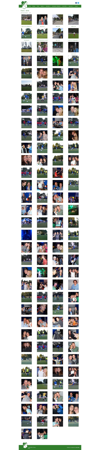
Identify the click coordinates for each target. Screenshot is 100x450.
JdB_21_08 (73, 26)
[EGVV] (24, 5)
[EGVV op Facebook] (76, 2)
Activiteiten (48, 6)
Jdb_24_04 (58, 26)
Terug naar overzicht (24, 12)
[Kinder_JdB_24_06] (42, 47)
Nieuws (33, 6)
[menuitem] (24, 6)
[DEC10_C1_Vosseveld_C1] (73, 33)
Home (29, 6)
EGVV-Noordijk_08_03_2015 (26, 54)
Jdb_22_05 (42, 26)
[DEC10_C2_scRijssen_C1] (26, 19)
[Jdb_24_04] (57, 19)
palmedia (77, 447)
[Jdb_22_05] (42, 19)
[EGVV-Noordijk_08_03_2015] (26, 47)
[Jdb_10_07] (57, 33)
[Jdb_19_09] (73, 47)
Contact (76, 6)
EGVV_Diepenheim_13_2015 (42, 40)
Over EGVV (64, 6)
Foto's (38, 6)
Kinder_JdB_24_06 (42, 54)
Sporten (42, 6)
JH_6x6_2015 (26, 40)
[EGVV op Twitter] (78, 2)
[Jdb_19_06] (57, 47)
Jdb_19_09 (73, 54)
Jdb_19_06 (58, 54)
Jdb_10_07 (58, 40)
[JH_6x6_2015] (26, 33)
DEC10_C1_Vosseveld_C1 (73, 40)
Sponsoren (71, 6)
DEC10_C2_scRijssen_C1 (27, 26)
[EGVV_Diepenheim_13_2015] (42, 33)
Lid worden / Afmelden (56, 6)
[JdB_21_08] (73, 19)
